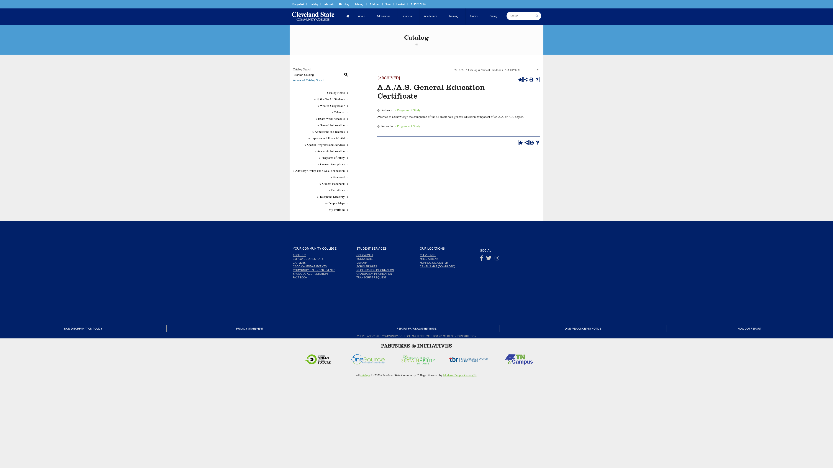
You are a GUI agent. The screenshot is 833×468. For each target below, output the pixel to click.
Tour (388, 4)
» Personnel (337, 177)
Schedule (329, 4)
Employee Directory (308, 258)
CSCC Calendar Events (310, 266)
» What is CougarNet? (331, 106)
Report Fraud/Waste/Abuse (416, 328)
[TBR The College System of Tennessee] (420, 358)
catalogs (365, 375)
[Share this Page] (525, 79)
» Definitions (337, 190)
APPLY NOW (418, 4)
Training (453, 16)
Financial (407, 16)
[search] (537, 16)
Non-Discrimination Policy (83, 328)
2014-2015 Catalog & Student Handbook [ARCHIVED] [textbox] (487, 70)
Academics (430, 16)
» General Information (331, 125)
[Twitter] (488, 259)
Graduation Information (374, 273)
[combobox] (496, 69)
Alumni (474, 16)
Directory (344, 4)
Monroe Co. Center (434, 262)
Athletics (374, 4)
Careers (299, 262)
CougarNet (298, 4)
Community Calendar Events (314, 270)
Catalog (314, 4)
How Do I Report (749, 328)
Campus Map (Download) (437, 266)
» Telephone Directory (331, 197)
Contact (400, 4)
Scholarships (366, 266)
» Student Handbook (332, 184)
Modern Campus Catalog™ (460, 375)
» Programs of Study (332, 158)
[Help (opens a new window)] (537, 79)
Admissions (383, 16)
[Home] (348, 16)
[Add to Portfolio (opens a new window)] (520, 79)
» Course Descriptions (331, 164)
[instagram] (497, 259)
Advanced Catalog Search (308, 80)
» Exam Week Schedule (330, 119)
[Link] (416, 44)
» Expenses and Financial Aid (326, 138)
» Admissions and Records (328, 132)
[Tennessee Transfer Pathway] (521, 358)
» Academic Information (330, 151)
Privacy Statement (249, 328)
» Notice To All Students (329, 99)
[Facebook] (481, 259)
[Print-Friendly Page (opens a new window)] (531, 79)
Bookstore (364, 258)
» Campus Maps (335, 203)
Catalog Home (336, 93)
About (361, 16)
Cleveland (428, 255)
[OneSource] (319, 358)
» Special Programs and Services (325, 145)
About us (299, 255)
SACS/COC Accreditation (310, 273)
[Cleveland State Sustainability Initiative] (370, 358)
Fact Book (300, 277)
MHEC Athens (429, 258)
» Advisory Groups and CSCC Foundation (319, 171)
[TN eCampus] (471, 358)
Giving (493, 16)
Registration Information (375, 270)
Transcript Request (371, 277)
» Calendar (338, 112)
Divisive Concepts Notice (583, 328)
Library (359, 4)
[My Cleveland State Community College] (313, 16)
